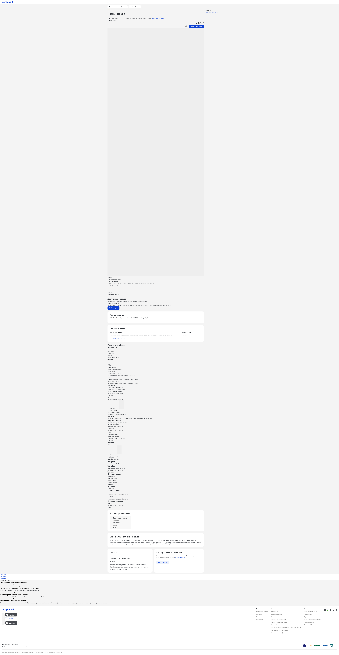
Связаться (214, 12)
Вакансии (259, 617)
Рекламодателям (309, 622)
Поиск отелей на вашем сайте (312, 619)
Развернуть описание (119, 338)
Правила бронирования (278, 625)
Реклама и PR (308, 625)
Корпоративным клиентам (311, 617)
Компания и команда (262, 611)
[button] (156, 46)
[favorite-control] (186, 26)
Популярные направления (278, 619)
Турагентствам (308, 614)
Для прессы (259, 619)
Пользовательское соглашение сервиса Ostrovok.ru (286, 627)
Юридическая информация (279, 622)
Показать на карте (158, 18)
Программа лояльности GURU (280, 630)
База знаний (274, 611)
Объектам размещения (310, 611)
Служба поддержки (276, 614)
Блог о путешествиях (277, 617)
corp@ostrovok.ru (180, 557)
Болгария (4, 576)
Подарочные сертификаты (278, 633)
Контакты (259, 614)
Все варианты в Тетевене (119, 7)
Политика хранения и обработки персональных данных (18, 652)
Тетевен (3, 578)
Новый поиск (136, 7)
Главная (3, 574)
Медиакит (208, 12)
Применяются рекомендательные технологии (49, 652)
